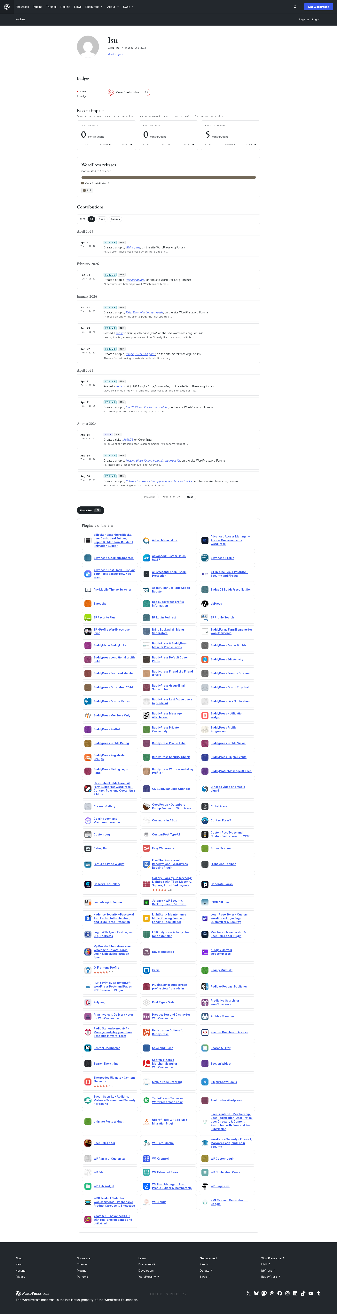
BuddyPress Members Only (112, 715)
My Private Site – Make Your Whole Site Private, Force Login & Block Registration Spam (112, 952)
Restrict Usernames (107, 1048)
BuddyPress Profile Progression (224, 729)
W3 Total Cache (163, 1143)
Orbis (156, 970)
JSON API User (220, 902)
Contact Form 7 (221, 820)
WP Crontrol (160, 1158)
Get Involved (208, 1258)
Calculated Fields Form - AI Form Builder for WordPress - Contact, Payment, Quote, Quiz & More (114, 788)
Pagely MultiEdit (221, 970)
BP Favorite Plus (104, 617)
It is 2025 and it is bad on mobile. (147, 407)
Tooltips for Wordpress (226, 1100)
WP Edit (99, 1172)
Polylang (100, 1002)
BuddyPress (270, 1276)
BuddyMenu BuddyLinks (110, 645)
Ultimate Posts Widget (108, 1121)
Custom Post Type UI (166, 834)
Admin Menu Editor (164, 540)
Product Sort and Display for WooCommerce (171, 1016)
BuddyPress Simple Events (229, 757)
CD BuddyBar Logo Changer (171, 788)
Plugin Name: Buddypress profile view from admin (169, 986)
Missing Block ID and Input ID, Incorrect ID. (153, 460)
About (19, 1258)
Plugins (81, 1270)
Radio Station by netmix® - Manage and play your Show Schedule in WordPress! (113, 1032)
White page (133, 247)
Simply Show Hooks (224, 1082)
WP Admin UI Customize (110, 1158)
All (91, 219)
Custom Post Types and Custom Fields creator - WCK (230, 834)
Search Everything (106, 1063)
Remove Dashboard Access (229, 1032)
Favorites (89, 510)
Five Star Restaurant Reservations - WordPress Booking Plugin (170, 864)
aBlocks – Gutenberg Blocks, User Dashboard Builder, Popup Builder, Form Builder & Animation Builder (113, 540)
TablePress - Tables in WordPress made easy (167, 1100)
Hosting (21, 1270)
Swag (205, 1276)
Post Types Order (164, 1002)
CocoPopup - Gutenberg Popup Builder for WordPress (171, 806)
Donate (206, 1270)
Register (304, 19)
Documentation (148, 1264)
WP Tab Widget (104, 1186)
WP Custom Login (222, 1158)
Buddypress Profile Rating (111, 743)
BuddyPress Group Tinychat (230, 687)
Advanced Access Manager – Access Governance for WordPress (230, 540)
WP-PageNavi (220, 1186)
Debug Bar (101, 848)
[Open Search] (294, 7)
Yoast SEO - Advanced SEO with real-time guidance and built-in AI (113, 1219)
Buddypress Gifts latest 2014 (113, 687)
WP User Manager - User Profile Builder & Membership (172, 1185)
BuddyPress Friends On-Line (230, 673)
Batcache (100, 603)
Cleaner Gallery (104, 806)
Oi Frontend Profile (106, 967)
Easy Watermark (163, 848)
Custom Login (103, 834)
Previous (149, 496)
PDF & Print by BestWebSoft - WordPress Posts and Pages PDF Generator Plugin (113, 986)
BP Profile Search (222, 617)
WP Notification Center (226, 1172)
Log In (315, 19)
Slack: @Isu (115, 54)
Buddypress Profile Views (228, 743)
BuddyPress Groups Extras (112, 701)
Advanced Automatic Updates (114, 558)
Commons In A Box (164, 820)
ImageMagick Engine (108, 902)
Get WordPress (318, 6)
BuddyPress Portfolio (108, 729)
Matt (265, 1264)
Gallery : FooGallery (107, 884)
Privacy (20, 1276)
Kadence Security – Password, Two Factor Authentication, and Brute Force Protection (114, 918)
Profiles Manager (222, 1016)
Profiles (20, 19)
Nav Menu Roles (163, 951)
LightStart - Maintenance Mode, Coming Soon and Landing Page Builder (169, 918)
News (19, 1264)
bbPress (216, 603)
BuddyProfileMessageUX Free (231, 771)
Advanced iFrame (222, 558)
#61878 (128, 439)
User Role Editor (104, 1143)
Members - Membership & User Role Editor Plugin (228, 934)
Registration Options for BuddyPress (168, 1032)
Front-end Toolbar (223, 864)
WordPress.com (273, 1258)
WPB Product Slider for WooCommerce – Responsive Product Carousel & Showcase (114, 1202)
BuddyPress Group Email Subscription (168, 687)
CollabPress (219, 806)
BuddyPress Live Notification (230, 701)
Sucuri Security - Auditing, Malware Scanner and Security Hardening (115, 1100)
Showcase (83, 1258)
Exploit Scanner (221, 848)
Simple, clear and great (140, 354)
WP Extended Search (166, 1172)
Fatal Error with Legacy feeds (144, 312)
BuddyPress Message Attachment (167, 715)
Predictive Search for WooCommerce (225, 1002)
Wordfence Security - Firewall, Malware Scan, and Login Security (231, 1143)
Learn (142, 1258)
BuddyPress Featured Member (114, 673)
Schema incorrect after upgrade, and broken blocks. (159, 481)
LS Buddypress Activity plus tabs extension (170, 934)
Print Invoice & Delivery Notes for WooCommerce (114, 1016)
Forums (115, 219)
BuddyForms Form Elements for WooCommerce (231, 631)
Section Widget (221, 1063)
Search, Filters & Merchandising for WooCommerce (164, 1063)
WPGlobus (159, 1202)
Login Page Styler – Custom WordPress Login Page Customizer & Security (229, 918)
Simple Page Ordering (167, 1082)
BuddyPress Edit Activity (227, 659)
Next (190, 496)
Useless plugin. (135, 279)
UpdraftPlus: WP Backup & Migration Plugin (169, 1121)
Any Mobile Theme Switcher (112, 589)
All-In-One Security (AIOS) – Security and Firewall (229, 573)
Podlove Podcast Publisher (229, 986)
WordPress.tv (148, 1276)
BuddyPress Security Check (171, 757)
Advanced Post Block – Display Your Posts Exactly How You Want (114, 573)
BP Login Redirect (164, 617)
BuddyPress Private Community (165, 729)
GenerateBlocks (222, 884)
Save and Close (162, 1048)
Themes (82, 1264)
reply (119, 333)
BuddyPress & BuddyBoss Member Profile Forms (169, 645)
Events (204, 1264)
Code (102, 219)
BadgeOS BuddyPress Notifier (231, 589)
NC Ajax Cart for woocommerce (221, 951)
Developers (146, 1270)
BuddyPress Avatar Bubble (229, 645)
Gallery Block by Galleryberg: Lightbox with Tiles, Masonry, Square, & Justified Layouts (172, 881)
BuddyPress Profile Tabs (168, 743)
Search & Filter (221, 1048)
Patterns (82, 1276)
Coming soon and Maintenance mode (107, 820)
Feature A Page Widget (109, 864)
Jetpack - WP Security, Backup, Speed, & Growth (169, 902)
